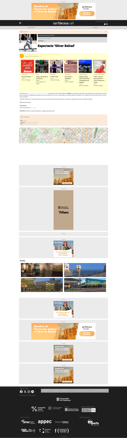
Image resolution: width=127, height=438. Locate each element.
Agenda (95, 27)
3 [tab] (65, 294)
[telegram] (32, 392)
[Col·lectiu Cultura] (61, 422)
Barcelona (40, 41)
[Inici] (63, 23)
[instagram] (29, 392)
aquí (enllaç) (33, 107)
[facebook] (21, 392)
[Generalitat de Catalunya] (63, 400)
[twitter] (25, 392)
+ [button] (20, 129)
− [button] (20, 131)
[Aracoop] (38, 409)
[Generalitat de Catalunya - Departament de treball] (72, 411)
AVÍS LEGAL (65, 390)
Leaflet (92, 142)
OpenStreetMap (97, 142)
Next (105, 75)
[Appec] (45, 422)
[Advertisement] (63, 153)
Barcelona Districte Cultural (32, 122)
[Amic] (28, 422)
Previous (21, 75)
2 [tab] (64, 89)
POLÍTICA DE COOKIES (99, 390)
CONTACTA (55, 390)
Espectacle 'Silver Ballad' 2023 (32, 56)
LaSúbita (25, 120)
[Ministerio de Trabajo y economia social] (88, 411)
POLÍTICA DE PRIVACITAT (79, 390)
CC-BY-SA (105, 142)
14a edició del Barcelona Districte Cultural (38, 93)
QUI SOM (45, 390)
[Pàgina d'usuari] (105, 24)
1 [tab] (62, 89)
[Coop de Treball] (55, 409)
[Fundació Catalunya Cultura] (61, 431)
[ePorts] (93, 422)
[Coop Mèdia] (28, 431)
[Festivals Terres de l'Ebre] (45, 431)
